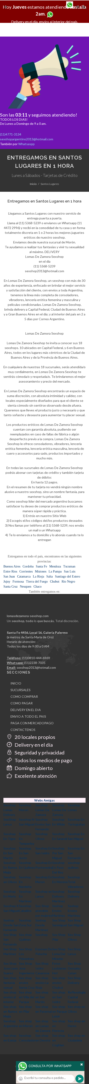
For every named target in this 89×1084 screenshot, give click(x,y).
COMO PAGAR (21, 703)
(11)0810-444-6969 (36, 658)
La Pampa (55, 571)
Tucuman (69, 566)
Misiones (40, 571)
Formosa (18, 581)
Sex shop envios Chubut (58, 982)
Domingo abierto (33, 768)
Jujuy (6, 581)
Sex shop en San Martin (41, 997)
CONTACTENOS (22, 730)
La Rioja (38, 576)
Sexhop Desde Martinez (41, 925)
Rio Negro (68, 581)
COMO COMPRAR (24, 696)
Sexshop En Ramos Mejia (10, 867)
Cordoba (28, 566)
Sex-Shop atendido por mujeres (43, 910)
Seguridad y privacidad (39, 752)
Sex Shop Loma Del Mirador (58, 954)
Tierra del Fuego (37, 581)
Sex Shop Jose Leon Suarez (10, 968)
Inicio (33, 184)
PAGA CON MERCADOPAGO (32, 723)
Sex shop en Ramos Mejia (10, 1011)
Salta (49, 576)
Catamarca (24, 576)
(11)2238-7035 (34, 663)
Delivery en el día (33, 745)
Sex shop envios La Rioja (42, 982)
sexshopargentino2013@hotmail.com (26, 139)
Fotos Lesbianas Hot (59, 968)
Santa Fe (41, 566)
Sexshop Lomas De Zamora (42, 810)
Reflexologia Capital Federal (77, 997)
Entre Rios (10, 571)
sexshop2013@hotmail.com (36, 667)
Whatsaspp (26, 144)
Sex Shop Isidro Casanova (42, 968)
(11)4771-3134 (10, 134)
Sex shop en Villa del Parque (26, 997)
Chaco (38, 586)
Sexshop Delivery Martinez (58, 896)
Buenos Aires (11, 566)
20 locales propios (34, 737)
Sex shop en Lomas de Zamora (42, 1026)
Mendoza (55, 566)
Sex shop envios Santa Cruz (26, 982)
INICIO (15, 683)
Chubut (54, 581)
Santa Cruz (10, 586)
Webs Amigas (44, 800)
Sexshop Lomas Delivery (9, 810)
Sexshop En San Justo (25, 853)
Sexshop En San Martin (9, 853)
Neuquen (25, 586)
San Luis (69, 571)
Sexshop (41, 935)
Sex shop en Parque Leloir (59, 1011)
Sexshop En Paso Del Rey (58, 867)
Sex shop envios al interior (9, 997)
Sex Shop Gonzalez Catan (74, 968)
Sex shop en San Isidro (58, 997)
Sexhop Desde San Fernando (11, 925)
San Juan (9, 576)
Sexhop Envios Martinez (58, 910)
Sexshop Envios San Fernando (43, 824)
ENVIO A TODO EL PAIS (28, 716)
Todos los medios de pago (43, 760)
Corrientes (26, 571)
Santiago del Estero (67, 576)
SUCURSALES (20, 690)
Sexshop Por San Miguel (58, 853)
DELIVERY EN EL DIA (25, 710)
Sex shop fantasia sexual (9, 982)
